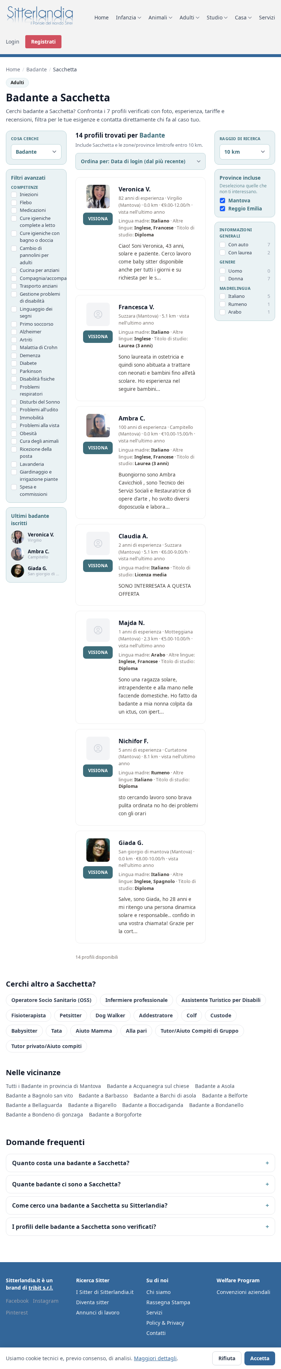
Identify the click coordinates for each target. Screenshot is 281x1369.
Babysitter (24, 1030)
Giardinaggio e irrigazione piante (39, 475)
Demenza (30, 355)
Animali (158, 17)
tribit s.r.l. (41, 1287)
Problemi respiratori (31, 390)
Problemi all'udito (39, 409)
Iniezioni (29, 194)
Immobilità (32, 417)
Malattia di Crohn (38, 347)
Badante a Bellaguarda (34, 1104)
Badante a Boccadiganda (152, 1104)
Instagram (46, 1300)
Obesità (28, 433)
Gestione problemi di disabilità (40, 297)
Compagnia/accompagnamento (40, 278)
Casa (241, 17)
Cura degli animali (39, 441)
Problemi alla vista (39, 425)
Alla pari (136, 1030)
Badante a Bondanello (216, 1104)
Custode (220, 1015)
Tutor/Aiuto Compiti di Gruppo (200, 1030)
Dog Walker (110, 1015)
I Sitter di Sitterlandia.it (105, 1291)
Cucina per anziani (39, 270)
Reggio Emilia (245, 208)
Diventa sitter (92, 1302)
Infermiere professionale (136, 999)
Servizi (267, 17)
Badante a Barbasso (103, 1095)
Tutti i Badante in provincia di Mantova (53, 1085)
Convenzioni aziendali (243, 1291)
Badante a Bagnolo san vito (39, 1095)
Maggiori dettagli (155, 1358)
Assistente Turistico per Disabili (221, 999)
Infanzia (126, 17)
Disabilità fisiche (37, 378)
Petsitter (71, 1015)
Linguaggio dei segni (36, 312)
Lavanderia (32, 464)
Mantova (239, 200)
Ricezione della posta (36, 453)
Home (101, 17)
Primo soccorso (36, 324)
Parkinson (31, 371)
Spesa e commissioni (33, 490)
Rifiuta (226, 1358)
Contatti (156, 1332)
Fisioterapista (28, 1015)
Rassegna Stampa (168, 1302)
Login (12, 41)
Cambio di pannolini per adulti (34, 255)
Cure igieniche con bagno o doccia (40, 237)
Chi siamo (158, 1291)
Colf (191, 1015)
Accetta (259, 1358)
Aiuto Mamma (94, 1030)
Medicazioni (33, 210)
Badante (36, 69)
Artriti (26, 339)
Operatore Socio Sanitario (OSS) (51, 999)
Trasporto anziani (38, 286)
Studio (214, 17)
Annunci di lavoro (97, 1312)
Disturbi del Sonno (40, 402)
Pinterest (17, 1312)
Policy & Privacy (165, 1322)
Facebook (17, 1300)
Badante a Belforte (225, 1095)
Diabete (28, 363)
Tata (56, 1030)
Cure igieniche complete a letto (37, 222)
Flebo (26, 202)
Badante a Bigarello (92, 1104)
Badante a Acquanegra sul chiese (148, 1085)
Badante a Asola (215, 1085)
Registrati (43, 41)
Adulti (187, 17)
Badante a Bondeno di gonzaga (44, 1114)
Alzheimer (30, 331)
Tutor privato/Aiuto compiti (46, 1046)
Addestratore (156, 1015)
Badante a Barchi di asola (165, 1095)
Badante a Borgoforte (115, 1114)
